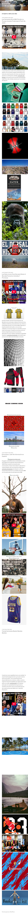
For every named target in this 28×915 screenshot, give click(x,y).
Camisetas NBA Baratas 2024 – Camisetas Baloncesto (14, 4)
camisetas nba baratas (12, 335)
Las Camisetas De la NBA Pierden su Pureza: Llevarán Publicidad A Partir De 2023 (13, 21)
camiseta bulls (13, 683)
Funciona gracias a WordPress (8, 911)
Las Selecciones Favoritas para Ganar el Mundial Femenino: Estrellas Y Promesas (14, 276)
